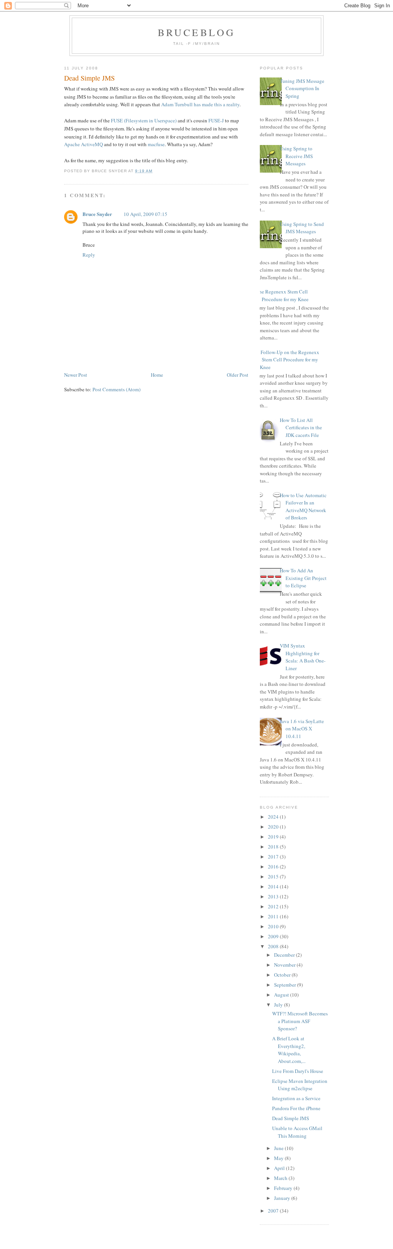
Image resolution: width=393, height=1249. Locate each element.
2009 (274, 936)
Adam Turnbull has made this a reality (200, 104)
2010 (274, 926)
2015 (274, 876)
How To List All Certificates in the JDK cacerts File (301, 427)
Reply (89, 254)
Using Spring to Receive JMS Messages (296, 156)
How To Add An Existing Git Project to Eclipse (303, 578)
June (279, 1148)
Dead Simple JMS (89, 77)
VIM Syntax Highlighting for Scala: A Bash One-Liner (302, 657)
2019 (274, 836)
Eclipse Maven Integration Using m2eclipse (299, 1085)
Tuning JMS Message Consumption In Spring (302, 88)
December (285, 954)
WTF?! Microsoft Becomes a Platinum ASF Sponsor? (300, 1021)
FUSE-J (216, 120)
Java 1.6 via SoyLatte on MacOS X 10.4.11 (302, 729)
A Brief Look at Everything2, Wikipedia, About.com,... (288, 1049)
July (279, 1004)
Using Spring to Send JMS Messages (302, 228)
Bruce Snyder (97, 214)
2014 (274, 886)
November (285, 964)
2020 (274, 826)
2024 (274, 816)
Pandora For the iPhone (296, 1108)
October (283, 974)
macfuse (156, 144)
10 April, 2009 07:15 (145, 214)
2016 (274, 866)
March (281, 1178)
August (282, 994)
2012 (274, 906)
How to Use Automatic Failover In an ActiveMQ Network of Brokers (303, 506)
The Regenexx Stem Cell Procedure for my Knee (282, 295)
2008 (274, 946)
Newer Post (75, 374)
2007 (274, 1210)
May (279, 1158)
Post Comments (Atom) (116, 389)
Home (157, 374)
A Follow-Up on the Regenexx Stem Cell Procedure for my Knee (287, 360)
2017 (274, 856)
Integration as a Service (296, 1098)
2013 (274, 896)
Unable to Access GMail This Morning (297, 1132)
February (284, 1188)
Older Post (237, 374)
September (285, 984)
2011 (274, 916)
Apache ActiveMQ (83, 144)
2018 (274, 846)
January (282, 1198)
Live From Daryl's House (297, 1071)
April (280, 1168)
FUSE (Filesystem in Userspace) (144, 120)
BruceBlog (197, 32)
